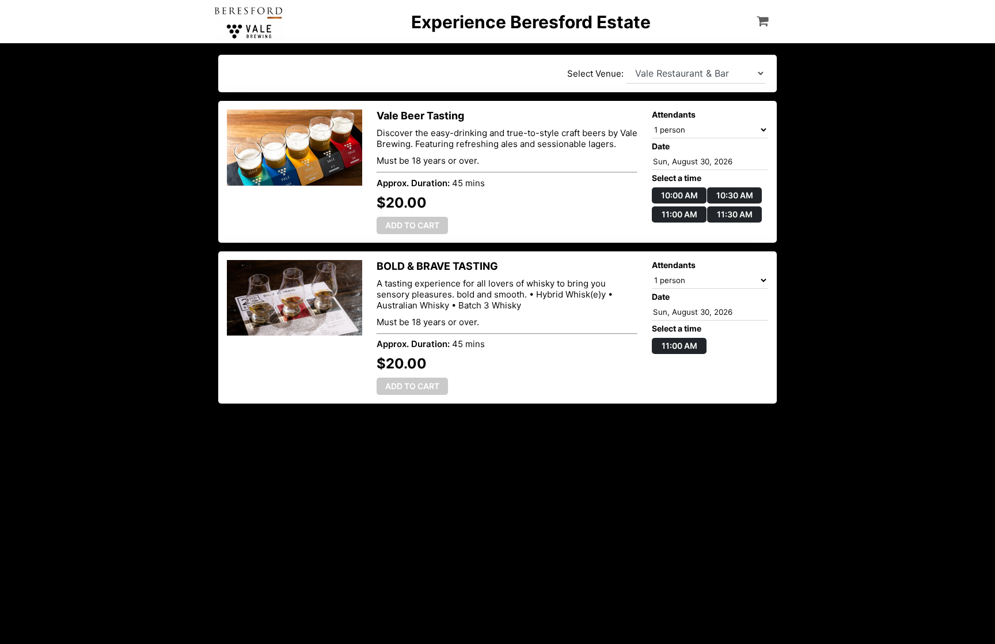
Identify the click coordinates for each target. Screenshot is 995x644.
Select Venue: (596, 73)
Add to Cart (412, 225)
